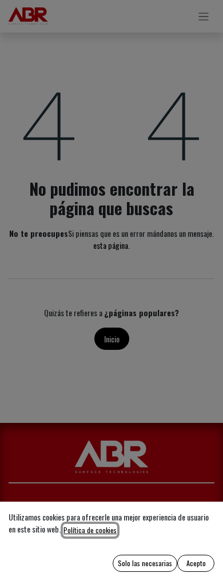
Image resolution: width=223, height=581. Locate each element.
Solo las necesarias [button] (145, 563)
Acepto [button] (196, 563)
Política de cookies (90, 529)
